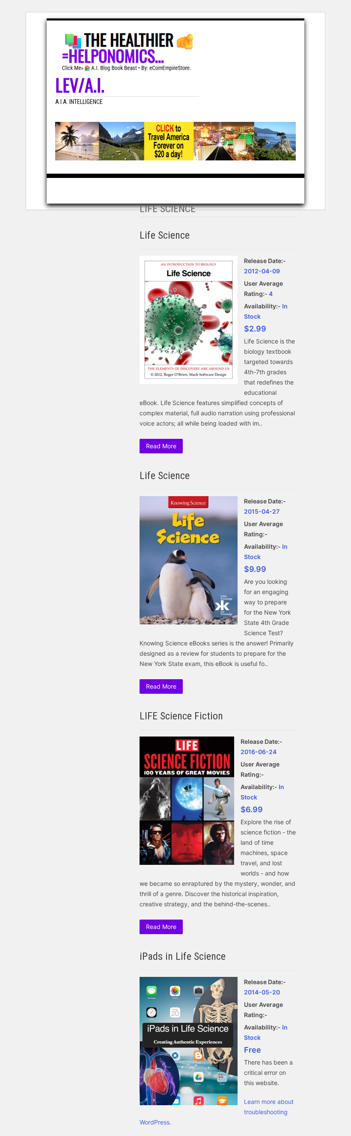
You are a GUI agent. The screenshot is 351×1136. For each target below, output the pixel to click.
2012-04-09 (262, 271)
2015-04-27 (262, 511)
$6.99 (252, 809)
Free (252, 1049)
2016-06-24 (259, 751)
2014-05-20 (262, 992)
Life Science (165, 235)
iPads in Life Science (183, 956)
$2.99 (255, 328)
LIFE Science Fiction (181, 716)
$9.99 (255, 569)
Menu (295, 29)
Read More (161, 446)
